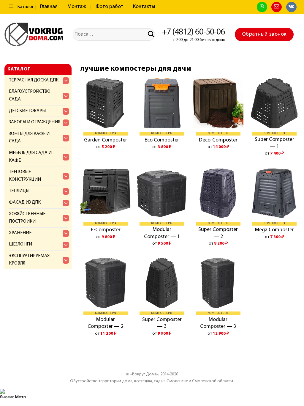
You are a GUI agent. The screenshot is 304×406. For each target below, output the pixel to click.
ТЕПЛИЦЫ (19, 190)
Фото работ (110, 7)
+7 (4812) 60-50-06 (193, 32)
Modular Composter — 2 (106, 323)
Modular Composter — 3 (218, 323)
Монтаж (76, 7)
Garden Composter (105, 140)
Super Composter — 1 (274, 143)
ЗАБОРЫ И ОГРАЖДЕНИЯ (34, 122)
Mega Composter (274, 230)
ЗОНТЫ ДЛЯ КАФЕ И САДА (29, 137)
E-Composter (106, 230)
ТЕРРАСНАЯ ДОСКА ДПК (33, 80)
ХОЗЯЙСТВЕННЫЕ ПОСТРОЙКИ (27, 218)
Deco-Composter (218, 140)
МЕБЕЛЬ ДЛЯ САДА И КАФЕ (30, 156)
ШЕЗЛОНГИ (20, 244)
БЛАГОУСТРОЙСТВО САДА (29, 95)
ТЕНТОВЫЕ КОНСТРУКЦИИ (25, 175)
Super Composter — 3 (162, 323)
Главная (49, 7)
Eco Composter (162, 140)
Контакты (144, 7)
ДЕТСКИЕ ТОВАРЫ (27, 110)
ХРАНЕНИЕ (20, 233)
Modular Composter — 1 (162, 233)
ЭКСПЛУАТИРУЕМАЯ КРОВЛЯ (29, 260)
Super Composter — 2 (218, 233)
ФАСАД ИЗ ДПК (25, 202)
